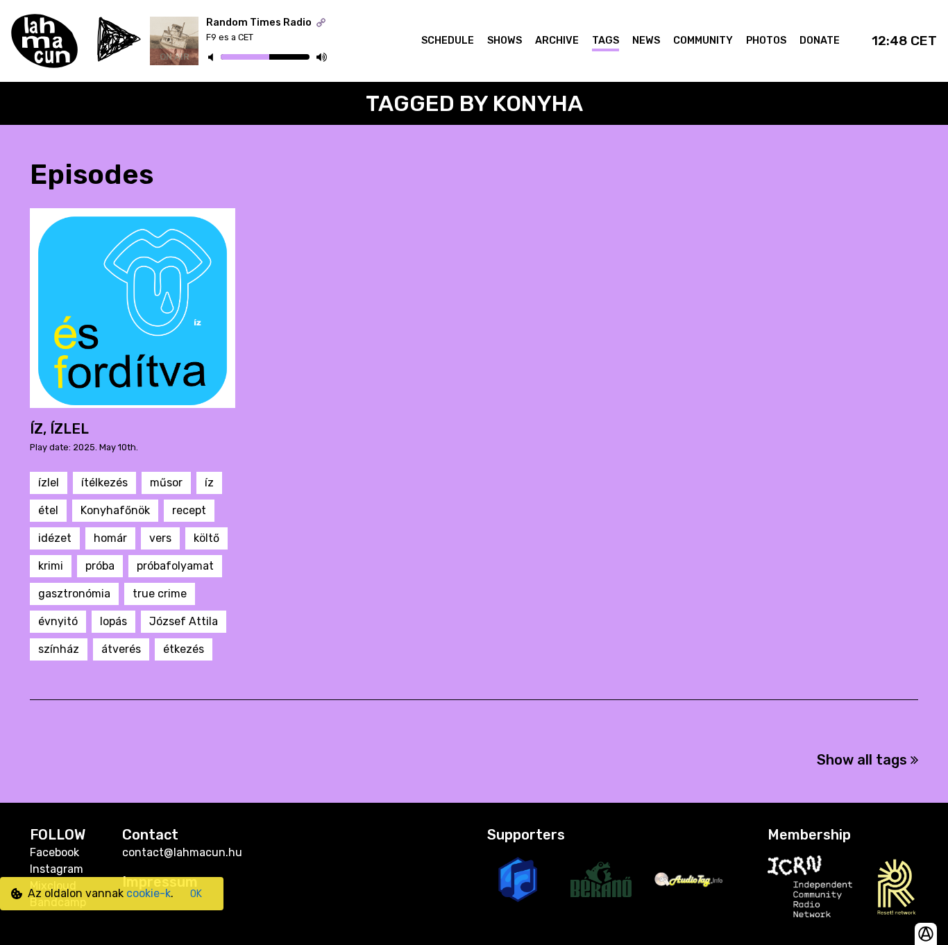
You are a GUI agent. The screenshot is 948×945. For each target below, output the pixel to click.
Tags (605, 40)
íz (209, 482)
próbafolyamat (175, 565)
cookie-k (148, 893)
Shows (504, 40)
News (646, 40)
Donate (819, 40)
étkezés (183, 649)
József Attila (183, 621)
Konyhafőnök (115, 510)
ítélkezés (104, 482)
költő (206, 538)
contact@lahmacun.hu (182, 852)
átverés (121, 649)
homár (110, 538)
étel (48, 510)
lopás (113, 621)
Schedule (447, 40)
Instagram (56, 869)
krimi (50, 565)
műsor (166, 482)
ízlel (48, 482)
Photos (766, 40)
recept (189, 510)
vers (160, 538)
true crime (160, 593)
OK (196, 894)
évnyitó (58, 621)
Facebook (54, 852)
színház (58, 649)
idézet (54, 538)
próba (100, 565)
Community (703, 40)
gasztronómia (74, 593)
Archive (557, 40)
